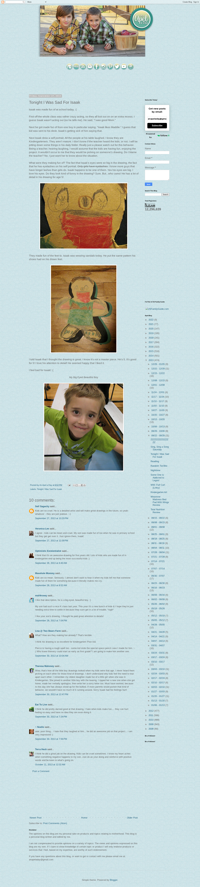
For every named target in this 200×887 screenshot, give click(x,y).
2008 (151, 729)
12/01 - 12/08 (158, 385)
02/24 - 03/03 (158, 673)
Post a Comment (40, 771)
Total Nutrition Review (158, 511)
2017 (151, 342)
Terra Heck (41, 749)
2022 (151, 319)
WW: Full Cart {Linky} (158, 486)
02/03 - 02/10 (158, 687)
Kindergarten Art (159, 492)
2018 (151, 337)
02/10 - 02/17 (158, 682)
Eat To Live (41, 704)
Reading (155, 461)
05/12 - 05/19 (158, 615)
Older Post (132, 817)
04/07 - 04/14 (158, 641)
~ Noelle (39, 727)
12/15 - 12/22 (158, 373)
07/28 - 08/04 (158, 552)
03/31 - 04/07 (158, 645)
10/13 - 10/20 (158, 419)
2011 (151, 715)
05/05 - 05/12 (158, 620)
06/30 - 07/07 (158, 576)
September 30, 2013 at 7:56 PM (51, 739)
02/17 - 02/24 (158, 678)
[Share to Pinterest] (84, 485)
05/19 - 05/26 (158, 608)
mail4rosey (41, 595)
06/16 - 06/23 (158, 587)
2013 (151, 360)
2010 (151, 720)
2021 (151, 324)
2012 (151, 711)
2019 (151, 333)
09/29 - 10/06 (158, 431)
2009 (151, 724)
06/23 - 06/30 (158, 583)
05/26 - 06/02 (158, 604)
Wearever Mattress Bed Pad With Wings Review (160, 500)
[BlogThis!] (76, 485)
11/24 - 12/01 (158, 392)
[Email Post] (69, 485)
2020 (151, 328)
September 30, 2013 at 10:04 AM (51, 656)
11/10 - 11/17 (158, 401)
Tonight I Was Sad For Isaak (49, 489)
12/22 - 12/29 (158, 368)
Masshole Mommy (45, 573)
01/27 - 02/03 (158, 691)
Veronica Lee (42, 528)
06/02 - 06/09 (158, 599)
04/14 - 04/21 (158, 636)
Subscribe (157, 125)
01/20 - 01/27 (158, 696)
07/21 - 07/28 (158, 557)
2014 (151, 355)
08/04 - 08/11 (158, 548)
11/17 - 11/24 (158, 397)
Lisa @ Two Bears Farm (48, 631)
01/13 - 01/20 (158, 700)
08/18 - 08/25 (158, 538)
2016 (151, 346)
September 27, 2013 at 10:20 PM (51, 518)
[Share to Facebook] (82, 485)
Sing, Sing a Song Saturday (160, 448)
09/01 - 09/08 (158, 527)
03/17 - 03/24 (158, 657)
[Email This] (74, 485)
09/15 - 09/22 (158, 518)
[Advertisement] (83, 795)
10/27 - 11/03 (158, 410)
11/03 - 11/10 (158, 405)
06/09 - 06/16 (158, 595)
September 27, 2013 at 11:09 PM (51, 540)
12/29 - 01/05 (158, 364)
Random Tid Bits (159, 466)
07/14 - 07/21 (158, 561)
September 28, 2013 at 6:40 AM (51, 563)
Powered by (150, 135)
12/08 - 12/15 (158, 380)
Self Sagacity (42, 506)
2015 (151, 351)
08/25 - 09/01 (158, 534)
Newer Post (35, 817)
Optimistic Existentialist (48, 551)
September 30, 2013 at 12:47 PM (51, 694)
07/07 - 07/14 (158, 568)
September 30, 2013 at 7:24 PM (51, 716)
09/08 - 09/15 (158, 522)
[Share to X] (79, 485)
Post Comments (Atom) (55, 823)
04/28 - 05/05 (158, 624)
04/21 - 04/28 (158, 632)
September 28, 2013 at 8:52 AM (51, 585)
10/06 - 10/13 (158, 426)
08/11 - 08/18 (158, 543)
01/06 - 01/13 (158, 705)
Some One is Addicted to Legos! (157, 478)
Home (84, 817)
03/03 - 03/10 (158, 669)
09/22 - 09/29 (158, 435)
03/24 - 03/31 (158, 653)
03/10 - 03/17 (158, 661)
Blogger (113, 880)
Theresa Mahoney (44, 666)
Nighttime (155, 470)
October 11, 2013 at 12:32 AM (50, 764)
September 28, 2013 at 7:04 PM (51, 620)
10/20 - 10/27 (158, 415)
